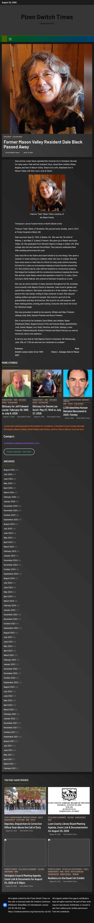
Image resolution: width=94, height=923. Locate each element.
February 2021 (10, 768)
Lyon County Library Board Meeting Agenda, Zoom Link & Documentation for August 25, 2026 (68, 827)
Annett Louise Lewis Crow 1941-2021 (29, 351)
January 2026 (9, 501)
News (15, 400)
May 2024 (8, 592)
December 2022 (11, 669)
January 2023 (9, 664)
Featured (70, 817)
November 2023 (11, 619)
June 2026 (8, 479)
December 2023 (11, 614)
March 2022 (9, 709)
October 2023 (9, 623)
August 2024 (9, 578)
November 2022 (11, 673)
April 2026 (8, 488)
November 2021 (11, 727)
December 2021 (11, 723)
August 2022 (9, 687)
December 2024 (11, 560)
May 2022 (8, 700)
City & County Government (57, 817)
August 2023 (9, 633)
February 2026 (10, 497)
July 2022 (8, 691)
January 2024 (9, 610)
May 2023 (8, 646)
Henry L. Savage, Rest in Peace (65, 350)
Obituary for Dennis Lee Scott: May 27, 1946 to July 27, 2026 (47, 410)
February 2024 (10, 605)
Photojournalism (77, 871)
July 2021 (8, 746)
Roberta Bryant (65, 874)
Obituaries (7, 136)
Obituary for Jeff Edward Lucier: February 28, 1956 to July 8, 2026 (15, 410)
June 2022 (8, 696)
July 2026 (8, 474)
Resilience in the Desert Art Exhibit (66, 878)
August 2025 (9, 524)
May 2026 (8, 483)
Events (86, 869)
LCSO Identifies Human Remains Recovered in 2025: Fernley (75, 411)
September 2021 (11, 737)
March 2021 (9, 764)
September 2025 (11, 519)
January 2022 (9, 718)
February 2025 (10, 551)
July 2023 (8, 637)
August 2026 (9, 470)
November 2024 (11, 565)
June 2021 (8, 750)
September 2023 (11, 628)
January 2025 (9, 556)
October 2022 (9, 678)
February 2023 (10, 660)
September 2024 (11, 574)
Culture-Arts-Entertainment (72, 869)
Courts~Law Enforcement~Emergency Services (76, 400)
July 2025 (8, 528)
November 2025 (11, 510)
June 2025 (8, 533)
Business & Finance (10, 869)
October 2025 (9, 515)
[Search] (90, 39)
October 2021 (9, 732)
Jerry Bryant (8, 871)
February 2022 (10, 714)
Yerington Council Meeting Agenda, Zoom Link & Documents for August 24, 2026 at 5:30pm (23, 879)
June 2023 (8, 642)
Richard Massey (53, 874)
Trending (75, 874)
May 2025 (8, 538)
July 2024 (8, 583)
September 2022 (11, 682)
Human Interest (7, 400)
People (4, 402)
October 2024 (9, 569)
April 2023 (8, 651)
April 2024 (8, 596)
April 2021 (8, 759)
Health (40, 817)
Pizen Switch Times (47, 16)
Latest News (20, 820)
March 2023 (9, 655)
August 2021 (9, 741)
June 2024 (8, 587)
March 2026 (9, 492)
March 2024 (9, 601)
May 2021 (8, 755)
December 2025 (11, 506)
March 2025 (9, 547)
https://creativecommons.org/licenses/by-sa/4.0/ (29, 911)
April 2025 (8, 542)
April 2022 (8, 705)
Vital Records (17, 136)
